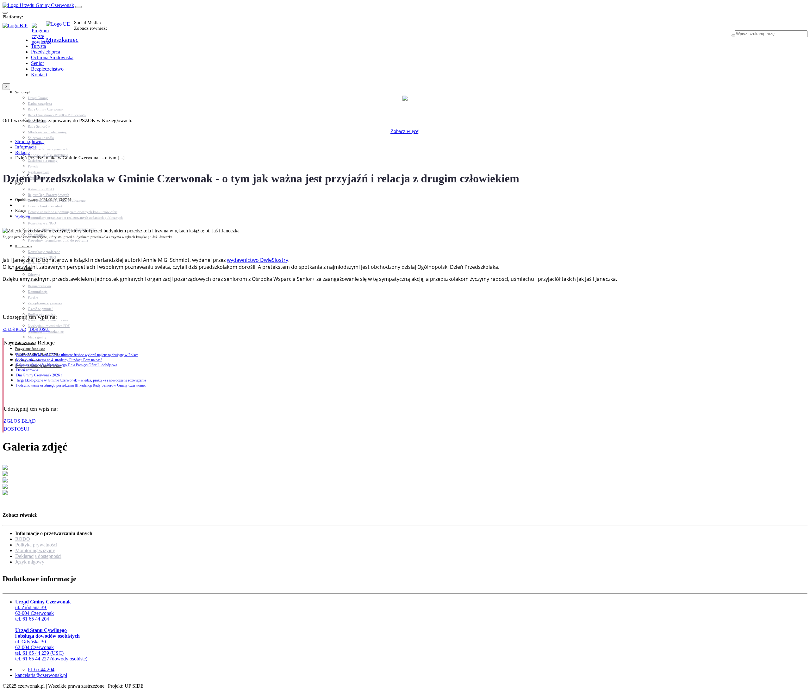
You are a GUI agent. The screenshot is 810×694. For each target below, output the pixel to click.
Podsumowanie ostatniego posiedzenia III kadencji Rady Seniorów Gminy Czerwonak (81, 385)
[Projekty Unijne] (60, 27)
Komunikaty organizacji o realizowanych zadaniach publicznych (75, 217)
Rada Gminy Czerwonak (46, 109)
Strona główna (29, 141)
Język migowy (29, 562)
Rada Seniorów (39, 126)
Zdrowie (34, 274)
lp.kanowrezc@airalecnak (41, 675)
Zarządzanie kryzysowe (45, 303)
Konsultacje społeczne (44, 252)
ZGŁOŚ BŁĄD (14, 329)
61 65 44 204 (41, 669)
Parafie (33, 297)
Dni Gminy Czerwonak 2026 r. (39, 375)
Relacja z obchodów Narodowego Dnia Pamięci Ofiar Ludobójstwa (66, 365)
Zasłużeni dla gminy (43, 160)
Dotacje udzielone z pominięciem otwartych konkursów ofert (72, 212)
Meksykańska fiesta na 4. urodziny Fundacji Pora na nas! (59, 360)
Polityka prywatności (36, 544)
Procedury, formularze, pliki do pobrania (58, 240)
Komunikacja (37, 291)
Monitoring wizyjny (35, 550)
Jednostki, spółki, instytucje (48, 155)
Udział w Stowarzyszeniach (48, 149)
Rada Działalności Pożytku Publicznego (57, 115)
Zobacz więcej (405, 131)
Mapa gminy (37, 337)
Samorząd (22, 92)
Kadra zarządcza (40, 103)
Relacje (22, 152)
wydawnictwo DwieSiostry (257, 259)
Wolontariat (36, 235)
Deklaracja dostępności (38, 556)
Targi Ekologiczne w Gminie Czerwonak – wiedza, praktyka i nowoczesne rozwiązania (81, 380)
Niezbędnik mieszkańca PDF (49, 326)
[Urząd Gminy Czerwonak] (38, 5)
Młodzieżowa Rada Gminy (47, 132)
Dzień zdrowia (27, 370)
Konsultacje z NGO (42, 223)
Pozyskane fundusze (30, 348)
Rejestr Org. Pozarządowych (48, 195)
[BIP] (17, 27)
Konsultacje (23, 246)
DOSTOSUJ (39, 329)
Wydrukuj (22, 216)
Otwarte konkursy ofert (45, 206)
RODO (22, 539)
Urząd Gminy (38, 98)
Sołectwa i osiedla (41, 138)
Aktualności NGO (41, 189)
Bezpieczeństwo (39, 286)
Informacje (26, 146)
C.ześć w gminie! (40, 309)
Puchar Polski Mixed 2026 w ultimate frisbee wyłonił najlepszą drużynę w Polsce (77, 355)
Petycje (33, 166)
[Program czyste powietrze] (39, 29)
